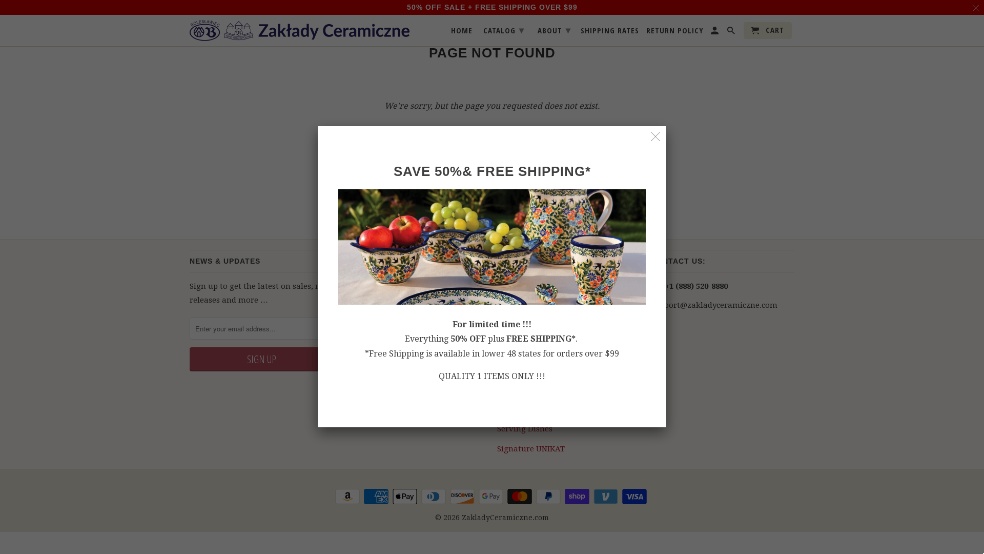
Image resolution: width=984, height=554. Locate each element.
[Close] (656, 137)
